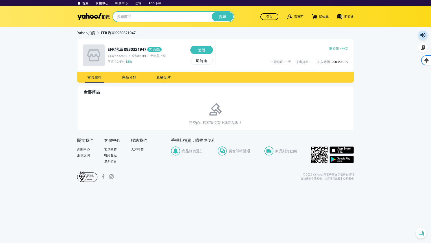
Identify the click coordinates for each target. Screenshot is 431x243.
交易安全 (348, 178)
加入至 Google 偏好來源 (422, 47)
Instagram (111, 177)
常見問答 (110, 149)
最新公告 (110, 161)
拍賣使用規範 (332, 178)
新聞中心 (83, 149)
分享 (345, 48)
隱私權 (318, 178)
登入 (269, 16)
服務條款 (306, 178)
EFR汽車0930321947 (118, 32)
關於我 (334, 48)
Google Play (342, 159)
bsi (87, 176)
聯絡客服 (110, 155)
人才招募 (137, 149)
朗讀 (422, 35)
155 (128, 61)
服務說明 (83, 155)
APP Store (342, 150)
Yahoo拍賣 (93, 16)
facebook (103, 177)
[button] (94, 77)
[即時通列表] (421, 233)
